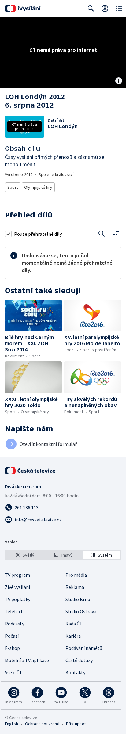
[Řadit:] (116, 233)
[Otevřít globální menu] (119, 8)
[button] (33, 316)
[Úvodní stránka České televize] (30, 470)
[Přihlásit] (105, 8)
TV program (17, 575)
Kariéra (73, 636)
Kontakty (75, 672)
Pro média (76, 575)
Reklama (74, 587)
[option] (24, 555)
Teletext (14, 611)
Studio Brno (77, 599)
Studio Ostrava (80, 611)
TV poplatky (17, 599)
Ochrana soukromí (42, 723)
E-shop (12, 648)
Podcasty (14, 624)
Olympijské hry (38, 187)
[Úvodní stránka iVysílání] (23, 8)
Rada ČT (74, 624)
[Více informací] (118, 81)
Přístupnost (77, 723)
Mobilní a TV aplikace (27, 660)
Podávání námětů (83, 648)
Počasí (12, 636)
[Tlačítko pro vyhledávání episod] (102, 233)
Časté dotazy (79, 660)
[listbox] (63, 555)
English (11, 723)
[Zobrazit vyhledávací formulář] (91, 8)
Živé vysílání (17, 587)
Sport (12, 187)
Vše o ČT (13, 672)
